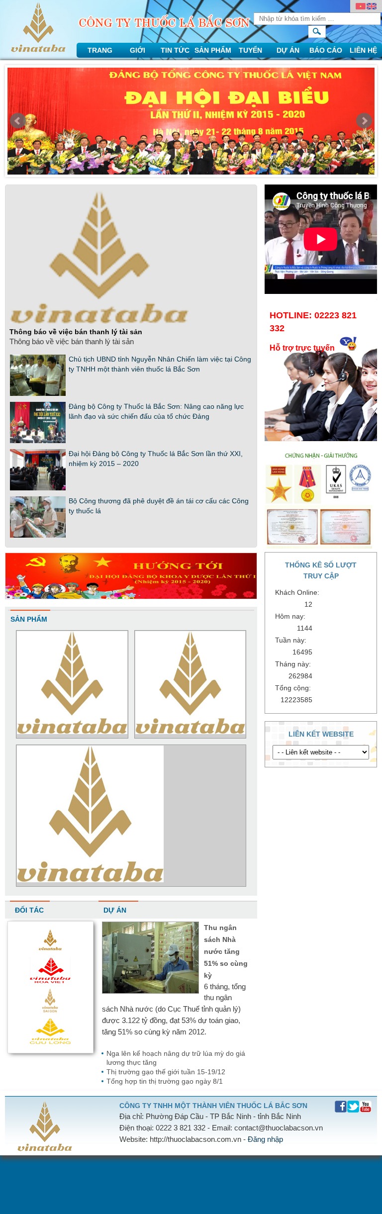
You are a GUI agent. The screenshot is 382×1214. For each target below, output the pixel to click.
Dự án (288, 50)
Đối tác (29, 910)
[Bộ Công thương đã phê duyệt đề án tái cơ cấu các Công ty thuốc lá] (37, 536)
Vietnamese (360, 6)
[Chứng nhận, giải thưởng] (321, 546)
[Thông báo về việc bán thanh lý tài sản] (99, 322)
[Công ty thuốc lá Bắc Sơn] (38, 49)
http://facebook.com (341, 1107)
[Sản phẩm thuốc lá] (190, 731)
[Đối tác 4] (50, 950)
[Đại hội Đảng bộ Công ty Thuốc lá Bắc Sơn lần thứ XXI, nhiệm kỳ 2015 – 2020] (37, 488)
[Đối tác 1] (50, 1041)
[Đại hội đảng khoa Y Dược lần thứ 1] (131, 596)
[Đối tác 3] (50, 980)
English (371, 6)
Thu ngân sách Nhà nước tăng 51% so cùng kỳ (226, 951)
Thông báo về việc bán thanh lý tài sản (75, 332)
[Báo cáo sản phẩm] (72, 731)
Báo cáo (325, 50)
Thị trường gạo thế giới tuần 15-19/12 (165, 1072)
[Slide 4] (191, 124)
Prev (18, 121)
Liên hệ (363, 50)
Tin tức (175, 50)
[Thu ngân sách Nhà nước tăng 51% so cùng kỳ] (150, 991)
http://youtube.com (366, 1107)
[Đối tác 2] (50, 1011)
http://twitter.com (353, 1107)
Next (364, 121)
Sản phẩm (212, 50)
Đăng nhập (265, 1139)
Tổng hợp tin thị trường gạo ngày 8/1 (164, 1081)
